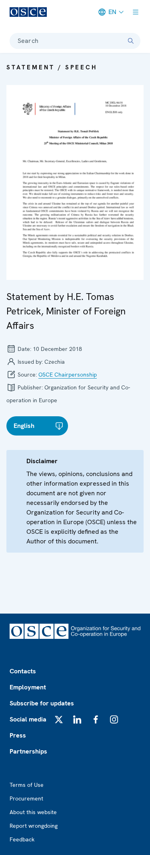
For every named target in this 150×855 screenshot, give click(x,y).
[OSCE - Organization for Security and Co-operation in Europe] (28, 12)
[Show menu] (136, 12)
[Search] (131, 41)
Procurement (26, 798)
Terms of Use (27, 784)
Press (18, 735)
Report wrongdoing (34, 825)
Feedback (22, 839)
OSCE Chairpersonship (67, 374)
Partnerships (28, 751)
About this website (33, 812)
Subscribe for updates (42, 703)
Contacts (23, 671)
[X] (59, 719)
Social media (28, 719)
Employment (28, 687)
